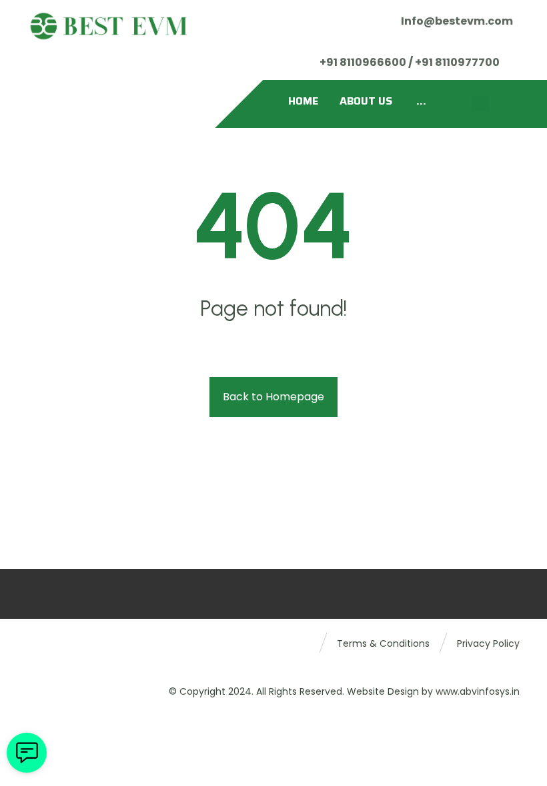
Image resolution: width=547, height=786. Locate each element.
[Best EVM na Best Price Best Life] (108, 26)
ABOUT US (366, 101)
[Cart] (480, 103)
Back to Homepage (273, 396)
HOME (303, 101)
